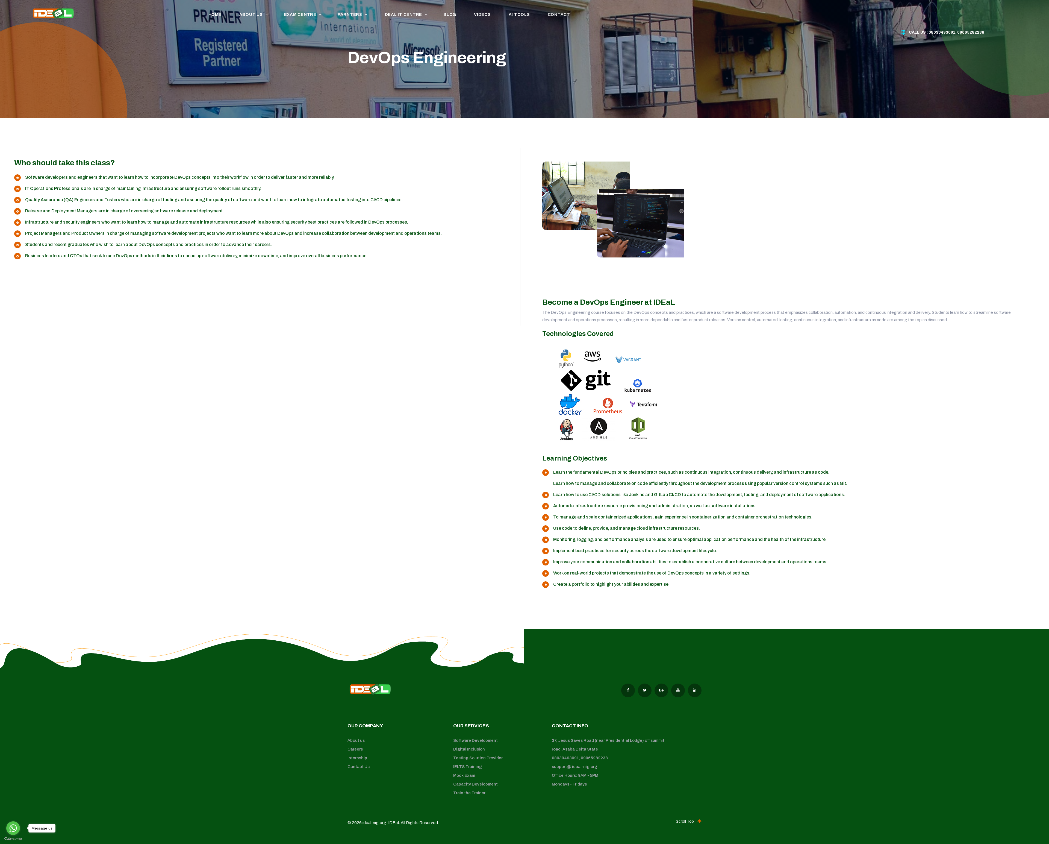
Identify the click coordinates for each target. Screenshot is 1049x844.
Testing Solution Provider (478, 758)
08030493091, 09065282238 (580, 758)
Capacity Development (475, 784)
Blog (449, 14)
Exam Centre (300, 14)
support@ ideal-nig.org (574, 766)
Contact (559, 14)
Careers (355, 749)
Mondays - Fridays (569, 784)
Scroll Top (685, 821)
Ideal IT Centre (403, 14)
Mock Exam (464, 775)
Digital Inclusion (469, 749)
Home (215, 14)
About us (356, 740)
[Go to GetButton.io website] (13, 838)
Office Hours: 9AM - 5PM (575, 775)
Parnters (350, 14)
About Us (251, 14)
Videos (482, 14)
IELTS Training (467, 766)
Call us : (946, 32)
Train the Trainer (469, 793)
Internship (357, 758)
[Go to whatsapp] (13, 828)
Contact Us (358, 766)
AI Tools (519, 14)
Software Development (475, 740)
